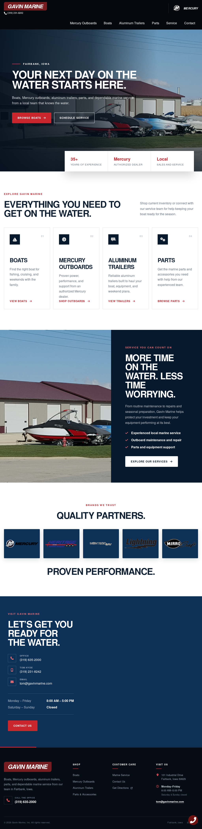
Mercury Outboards (83, 23)
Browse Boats (29, 118)
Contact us (22, 726)
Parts (155, 23)
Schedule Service (74, 118)
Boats (108, 23)
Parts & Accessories (84, 794)
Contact (189, 23)
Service (171, 23)
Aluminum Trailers (132, 23)
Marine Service (121, 775)
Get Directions (121, 788)
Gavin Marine (28, 766)
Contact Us (118, 781)
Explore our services (149, 461)
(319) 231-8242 (15, 13)
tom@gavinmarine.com (170, 801)
